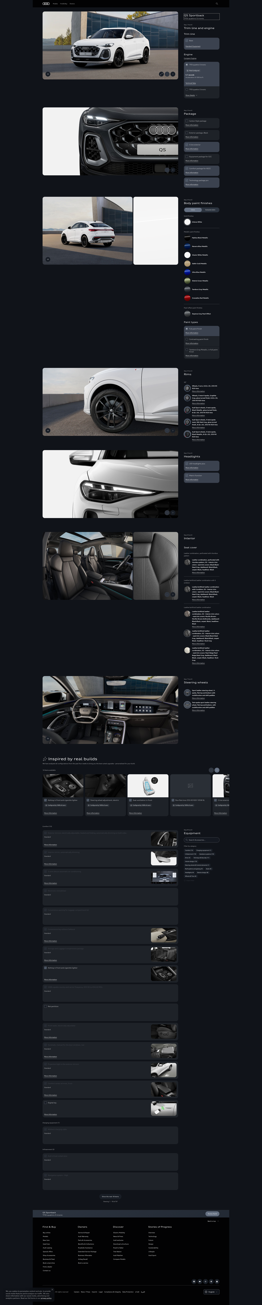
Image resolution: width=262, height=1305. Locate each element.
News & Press (118, 1236)
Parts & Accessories (85, 1240)
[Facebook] (194, 1281)
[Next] (172, 74)
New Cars (46, 1240)
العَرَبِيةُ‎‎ (143, 1292)
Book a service (83, 1263)
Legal (101, 1292)
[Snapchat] (217, 1281)
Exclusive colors (210, 210)
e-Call (137, 1292)
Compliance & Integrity (112, 1292)
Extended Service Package (87, 1251)
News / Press (85, 1292)
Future (151, 1240)
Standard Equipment (193, 46)
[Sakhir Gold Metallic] (187, 263)
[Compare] (47, 74)
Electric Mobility (119, 1232)
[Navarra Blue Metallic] (187, 246)
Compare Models (119, 1259)
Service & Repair (84, 1232)
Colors (193, 210)
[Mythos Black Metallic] (187, 237)
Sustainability (153, 1248)
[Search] (217, 3)
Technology (153, 1236)
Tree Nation (117, 1251)
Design (151, 1244)
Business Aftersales (85, 1255)
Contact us (46, 1270)
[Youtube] (199, 1281)
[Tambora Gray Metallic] (187, 289)
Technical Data (191, 83)
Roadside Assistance (85, 1248)
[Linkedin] (211, 1281)
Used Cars (46, 1244)
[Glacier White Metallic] (187, 254)
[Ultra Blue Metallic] (187, 272)
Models (45, 1236)
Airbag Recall (83, 1259)
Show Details (190, 95)
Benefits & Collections (86, 1244)
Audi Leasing (47, 1248)
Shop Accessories (49, 1255)
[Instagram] (205, 1281)
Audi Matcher (118, 1255)
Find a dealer (47, 1267)
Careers (76, 1292)
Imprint (94, 1292)
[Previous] (167, 74)
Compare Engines (190, 58)
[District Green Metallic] (187, 280)
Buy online (46, 1232)
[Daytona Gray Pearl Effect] (187, 313)
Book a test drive (49, 1263)
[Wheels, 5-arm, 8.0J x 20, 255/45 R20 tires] (187, 388)
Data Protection (128, 1292)
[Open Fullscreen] (161, 74)
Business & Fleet (49, 1259)
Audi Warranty (83, 1236)
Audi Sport (152, 1255)
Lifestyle (152, 1251)
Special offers (48, 1251)
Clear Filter (190, 880)
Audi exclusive (118, 1240)
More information (192, 125)
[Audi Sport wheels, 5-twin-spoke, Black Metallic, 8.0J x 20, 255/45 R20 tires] (187, 434)
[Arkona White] (187, 221)
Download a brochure (121, 1244)
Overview (152, 1232)
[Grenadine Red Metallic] (187, 298)
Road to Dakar (118, 1248)
